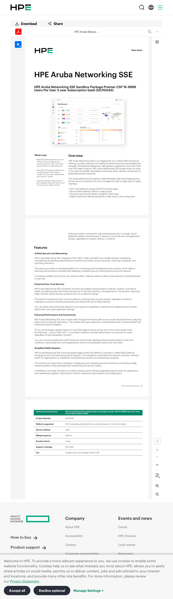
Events (122, 527)
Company (75, 518)
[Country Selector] (151, 7)
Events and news (135, 518)
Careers (70, 545)
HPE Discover (127, 536)
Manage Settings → (88, 590)
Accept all (17, 590)
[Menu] (160, 7)
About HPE (72, 527)
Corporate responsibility (82, 554)
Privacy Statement (24, 581)
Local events (126, 545)
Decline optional (52, 590)
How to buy (21, 537)
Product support (25, 547)
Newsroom (125, 554)
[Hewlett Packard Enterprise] (21, 7)
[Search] (141, 7)
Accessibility (74, 536)
